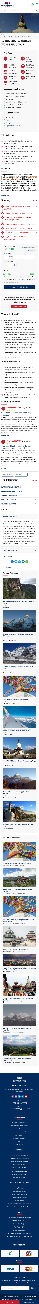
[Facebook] (12, 561)
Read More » (24, 544)
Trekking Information (19, 1191)
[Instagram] (16, 1096)
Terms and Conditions (19, 1129)
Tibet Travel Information (19, 1197)
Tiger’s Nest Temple (13, 126)
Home (3, 35)
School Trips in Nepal (19, 1177)
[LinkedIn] (23, 561)
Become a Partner (30, 1296)
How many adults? (10, 261)
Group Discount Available (28, 247)
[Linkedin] (22, 1096)
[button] (3, 23)
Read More (5, 196)
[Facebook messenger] (15, 561)
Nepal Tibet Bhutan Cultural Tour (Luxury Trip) (19, 761)
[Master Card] (28, 1269)
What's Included (30, 250)
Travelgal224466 (14, 441)
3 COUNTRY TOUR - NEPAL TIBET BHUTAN (17, 730)
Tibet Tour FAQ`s (19, 1227)
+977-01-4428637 (19, 1103)
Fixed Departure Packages (19, 1171)
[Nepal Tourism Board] (28, 1253)
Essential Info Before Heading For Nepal (17, 864)
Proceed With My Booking (19, 287)
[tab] (19, 487)
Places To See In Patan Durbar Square (16, 950)
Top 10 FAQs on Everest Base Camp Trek (19, 1233)
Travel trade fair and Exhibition (19, 1132)
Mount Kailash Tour (19, 1165)
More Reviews (8, 475)
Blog (19, 1141)
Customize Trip (29, 1302)
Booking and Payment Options (19, 1125)
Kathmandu (10, 117)
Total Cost (5, 270)
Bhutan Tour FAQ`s (19, 1224)
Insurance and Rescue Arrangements (19, 1204)
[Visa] (10, 1269)
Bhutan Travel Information (19, 1194)
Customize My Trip (19, 306)
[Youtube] (26, 1096)
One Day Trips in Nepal (19, 1174)
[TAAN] (10, 1253)
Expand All (34, 200)
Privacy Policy (19, 1296)
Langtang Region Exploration (19, 1161)
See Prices (10, 1302)
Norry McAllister (14, 408)
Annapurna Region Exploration (19, 1158)
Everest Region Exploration (19, 1155)
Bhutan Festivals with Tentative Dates (19, 1207)
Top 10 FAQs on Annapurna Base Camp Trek (19, 1236)
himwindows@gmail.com (19, 1109)
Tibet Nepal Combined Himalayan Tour (16, 699)
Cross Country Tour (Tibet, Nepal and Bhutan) (18, 824)
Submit (34, 1288)
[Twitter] (19, 561)
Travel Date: (8, 253)
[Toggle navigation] (36, 4)
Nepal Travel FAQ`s (19, 1230)
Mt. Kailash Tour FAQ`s (19, 1221)
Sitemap (10, 1296)
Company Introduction (19, 1122)
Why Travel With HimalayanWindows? (19, 1217)
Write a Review (21, 475)
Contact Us (19, 1144)
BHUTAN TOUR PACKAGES (19, 1168)
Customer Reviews (19, 1138)
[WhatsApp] (26, 561)
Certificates (19, 1135)
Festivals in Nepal (19, 1201)
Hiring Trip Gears (19, 1188)
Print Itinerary (8, 556)
